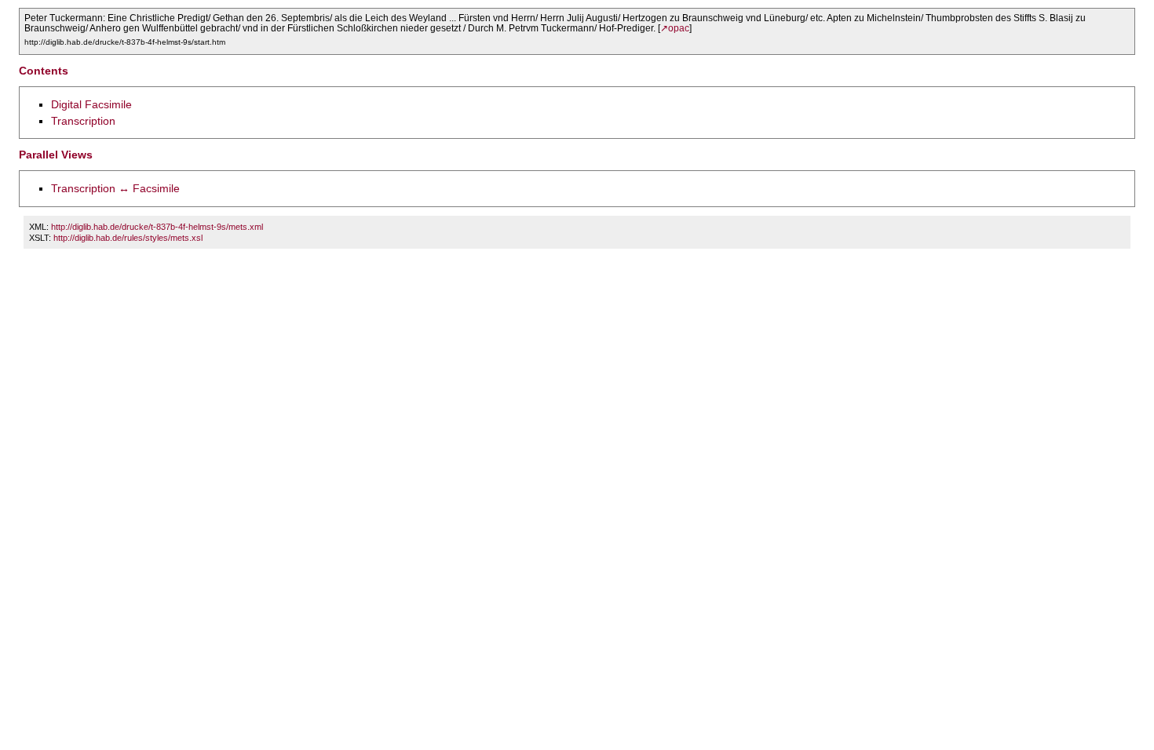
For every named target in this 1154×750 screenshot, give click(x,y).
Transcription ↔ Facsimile (115, 188)
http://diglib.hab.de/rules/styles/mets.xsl (128, 237)
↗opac (674, 28)
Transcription (83, 121)
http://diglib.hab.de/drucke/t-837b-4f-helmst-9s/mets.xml (157, 226)
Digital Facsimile (91, 104)
